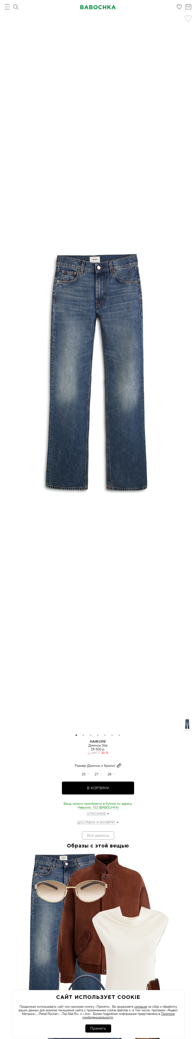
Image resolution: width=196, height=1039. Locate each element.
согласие (140, 1006)
